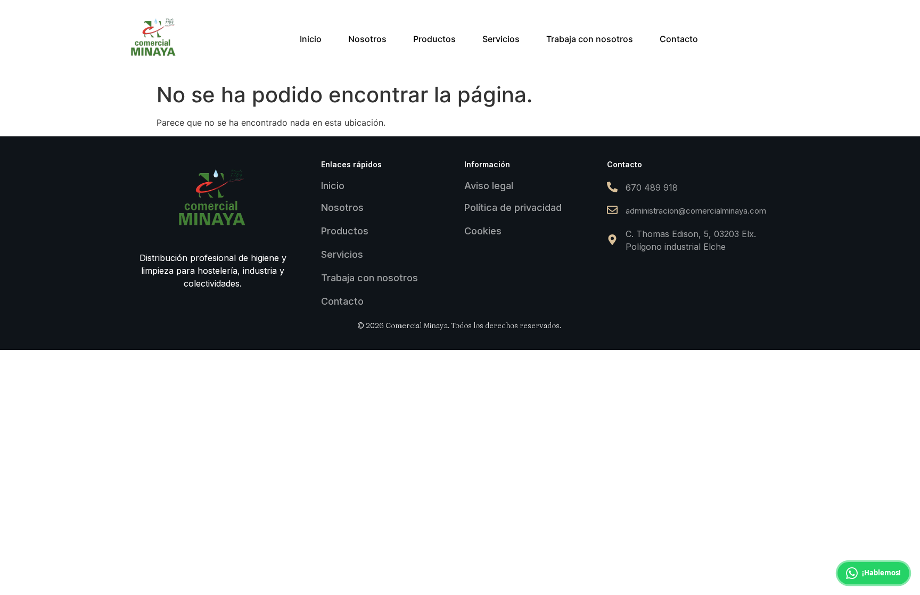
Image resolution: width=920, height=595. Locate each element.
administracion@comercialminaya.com (696, 211)
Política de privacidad (513, 207)
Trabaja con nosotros (369, 277)
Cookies (483, 231)
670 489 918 (652, 187)
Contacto (342, 301)
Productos (344, 231)
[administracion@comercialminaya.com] (612, 211)
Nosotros (342, 207)
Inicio (332, 185)
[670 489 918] (612, 188)
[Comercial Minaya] (153, 37)
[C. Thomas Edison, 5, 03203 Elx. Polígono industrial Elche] (612, 240)
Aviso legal (488, 185)
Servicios (342, 254)
